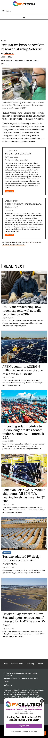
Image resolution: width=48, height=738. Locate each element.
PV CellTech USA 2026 (18, 153)
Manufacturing (8, 60)
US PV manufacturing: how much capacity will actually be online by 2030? (21, 310)
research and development (32, 242)
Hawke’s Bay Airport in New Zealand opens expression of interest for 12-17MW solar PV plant (23, 619)
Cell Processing (19, 60)
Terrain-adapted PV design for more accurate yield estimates (21, 560)
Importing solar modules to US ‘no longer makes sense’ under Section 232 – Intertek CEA (23, 431)
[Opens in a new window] (8, 685)
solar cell (5, 244)
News (3, 40)
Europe (5, 64)
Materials (29, 60)
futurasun (8, 242)
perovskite (19, 242)
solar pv (12, 244)
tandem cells (20, 244)
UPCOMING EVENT (11, 151)
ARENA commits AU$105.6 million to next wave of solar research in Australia (22, 370)
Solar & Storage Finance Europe (23, 203)
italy (13, 242)
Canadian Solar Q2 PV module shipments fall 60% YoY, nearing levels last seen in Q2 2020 (23, 495)
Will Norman (9, 54)
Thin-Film (36, 60)
